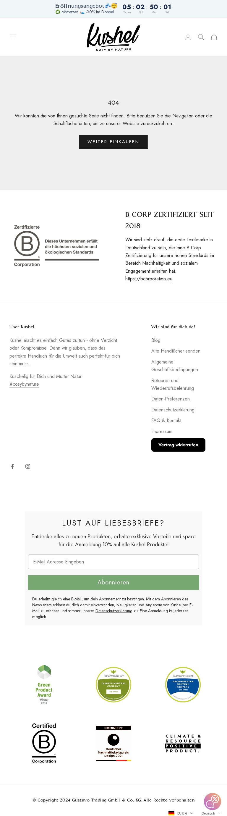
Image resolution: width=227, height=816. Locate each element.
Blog (155, 340)
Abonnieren (113, 582)
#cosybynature (24, 384)
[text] (113, 523)
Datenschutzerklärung (172, 409)
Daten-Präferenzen (170, 398)
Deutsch (208, 813)
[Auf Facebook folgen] (12, 466)
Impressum (161, 431)
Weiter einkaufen (113, 141)
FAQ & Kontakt (166, 420)
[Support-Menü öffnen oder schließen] (212, 801)
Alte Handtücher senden (175, 351)
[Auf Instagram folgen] (28, 466)
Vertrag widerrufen (178, 445)
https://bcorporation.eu (148, 278)
